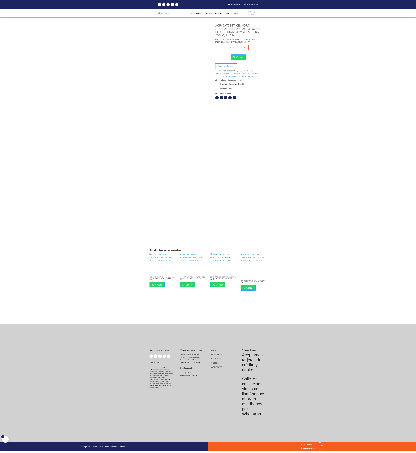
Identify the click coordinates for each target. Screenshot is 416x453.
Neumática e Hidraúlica (232, 73)
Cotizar (239, 57)
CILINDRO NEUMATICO (236, 76)
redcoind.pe (189, 184)
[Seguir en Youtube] (230, 97)
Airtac (252, 76)
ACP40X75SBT (255, 73)
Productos (209, 13)
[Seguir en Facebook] (217, 97)
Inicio (192, 13)
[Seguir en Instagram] (225, 97)
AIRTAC (224, 76)
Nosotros (199, 13)
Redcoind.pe (169, 215)
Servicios (218, 13)
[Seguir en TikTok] (234, 97)
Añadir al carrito (238, 47)
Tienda (226, 13)
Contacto (234, 13)
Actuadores (247, 71)
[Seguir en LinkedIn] (221, 97)
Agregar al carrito (226, 66)
